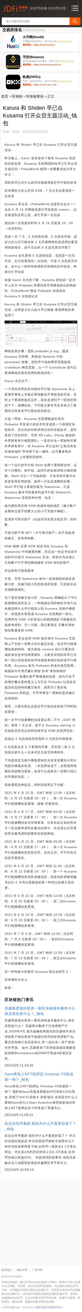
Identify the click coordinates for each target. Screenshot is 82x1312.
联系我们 (7, 1270)
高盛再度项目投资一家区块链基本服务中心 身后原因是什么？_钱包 (40, 1011)
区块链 (17, 96)
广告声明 (37, 1270)
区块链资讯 (35, 96)
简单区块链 (28, 1307)
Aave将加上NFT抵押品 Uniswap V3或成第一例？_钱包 (39, 1076)
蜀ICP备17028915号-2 (49, 1307)
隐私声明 (22, 1270)
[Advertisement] (41, 1221)
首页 (4, 96)
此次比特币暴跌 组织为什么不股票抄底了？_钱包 (40, 1126)
